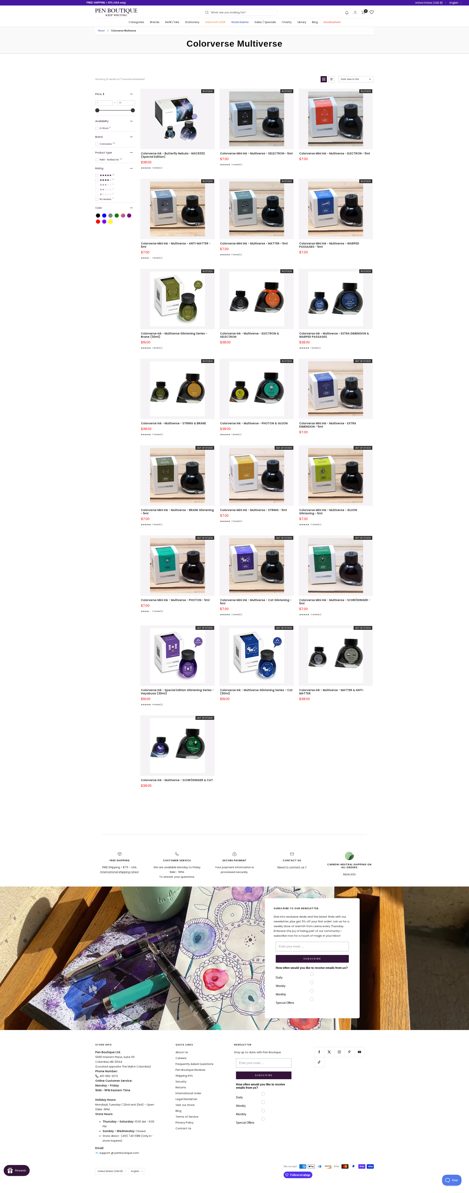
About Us (182, 1052)
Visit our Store (185, 1105)
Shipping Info (184, 1076)
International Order (188, 1093)
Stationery (192, 22)
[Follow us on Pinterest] (349, 1052)
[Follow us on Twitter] (329, 1052)
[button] (347, 12)
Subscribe (312, 959)
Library (302, 22)
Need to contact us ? (291, 867)
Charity (287, 22)
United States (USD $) (429, 3)
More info (349, 874)
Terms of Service (187, 1117)
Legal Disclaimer (186, 1099)
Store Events (240, 22)
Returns (181, 1087)
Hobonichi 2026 (215, 22)
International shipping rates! (119, 872)
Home (101, 30)
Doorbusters (332, 22)
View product (177, 124)
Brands (154, 22)
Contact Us (183, 1128)
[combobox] (243, 12)
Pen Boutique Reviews (190, 1070)
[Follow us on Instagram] (339, 1052)
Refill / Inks (172, 22)
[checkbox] (98, 216)
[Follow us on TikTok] (319, 1062)
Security (181, 1081)
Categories (136, 22)
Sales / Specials (265, 22)
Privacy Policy (184, 1122)
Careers (181, 1058)
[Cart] (363, 12)
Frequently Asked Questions (194, 1064)
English (454, 3)
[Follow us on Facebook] (319, 1052)
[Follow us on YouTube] (359, 1052)
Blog (315, 22)
